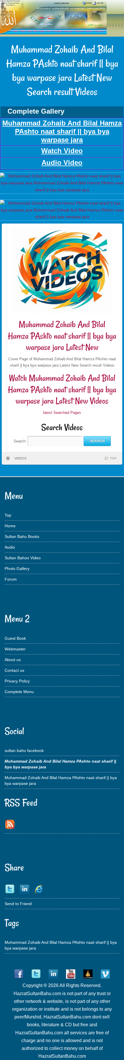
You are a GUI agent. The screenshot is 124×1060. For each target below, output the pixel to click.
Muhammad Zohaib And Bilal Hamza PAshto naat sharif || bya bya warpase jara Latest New (62, 335)
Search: (21, 441)
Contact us (14, 670)
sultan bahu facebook (24, 750)
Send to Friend (18, 903)
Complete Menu (19, 691)
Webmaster (15, 649)
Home (10, 526)
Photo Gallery (17, 568)
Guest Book (15, 638)
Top (8, 515)
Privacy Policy (17, 681)
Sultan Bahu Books (22, 536)
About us (13, 659)
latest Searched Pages (62, 412)
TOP (113, 458)
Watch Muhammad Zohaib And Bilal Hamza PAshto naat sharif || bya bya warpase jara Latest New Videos (62, 389)
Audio (10, 547)
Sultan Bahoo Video (23, 558)
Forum (11, 579)
